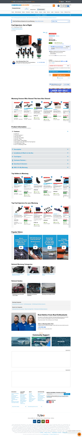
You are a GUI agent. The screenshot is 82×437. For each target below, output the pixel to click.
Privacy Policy (47, 432)
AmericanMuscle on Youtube (50, 402)
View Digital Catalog (14, 402)
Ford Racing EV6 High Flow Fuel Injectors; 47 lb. (18, 217)
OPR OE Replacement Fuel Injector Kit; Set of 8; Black (48, 217)
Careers (30, 397)
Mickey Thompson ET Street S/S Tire (18, 186)
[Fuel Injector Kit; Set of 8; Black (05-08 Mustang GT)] (67, 210)
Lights (52, 12)
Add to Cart (62, 75)
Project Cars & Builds (15, 393)
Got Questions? (23, 397)
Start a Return (22, 395)
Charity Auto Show (32, 398)
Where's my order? (23, 394)
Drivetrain (28, 12)
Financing (13, 398)
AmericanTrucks (39, 418)
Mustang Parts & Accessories (17, 304)
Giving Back (31, 395)
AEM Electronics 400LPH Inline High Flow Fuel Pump (57, 187)
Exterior (40, 12)
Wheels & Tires (67, 12)
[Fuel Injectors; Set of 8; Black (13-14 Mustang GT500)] (18, 105)
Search (54, 5)
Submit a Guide (31, 396)
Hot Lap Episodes (14, 395)
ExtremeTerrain (47, 418)
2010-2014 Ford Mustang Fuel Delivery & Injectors (47, 17)
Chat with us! (22, 399)
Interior (48, 12)
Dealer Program (31, 399)
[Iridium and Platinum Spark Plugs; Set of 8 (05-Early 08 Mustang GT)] (57, 105)
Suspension (57, 12)
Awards (30, 394)
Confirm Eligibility (53, 53)
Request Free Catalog (15, 401)
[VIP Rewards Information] (66, 61)
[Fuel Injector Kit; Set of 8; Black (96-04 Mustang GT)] (28, 210)
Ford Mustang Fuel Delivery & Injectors (38, 304)
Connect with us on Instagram (53, 402)
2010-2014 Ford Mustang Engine (32, 17)
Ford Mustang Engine (27, 304)
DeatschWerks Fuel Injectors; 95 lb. (28, 112)
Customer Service (23, 398)
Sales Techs (31, 400)
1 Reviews (57, 35)
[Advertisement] (41, 359)
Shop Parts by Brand (14, 397)
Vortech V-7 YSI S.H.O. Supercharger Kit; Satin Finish (67, 112)
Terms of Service (53, 434)
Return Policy (22, 396)
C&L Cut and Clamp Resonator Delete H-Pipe (48, 187)
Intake (44, 12)
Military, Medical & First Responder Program (23, 401)
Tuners (62, 12)
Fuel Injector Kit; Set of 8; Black (28, 216)
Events (12, 394)
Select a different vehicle (53, 71)
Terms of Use (22, 403)
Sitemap (41, 432)
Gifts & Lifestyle (18, 12)
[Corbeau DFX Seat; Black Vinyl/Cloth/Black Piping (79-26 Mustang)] (38, 180)
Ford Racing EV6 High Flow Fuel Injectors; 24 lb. (57, 217)
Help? (69, 71)
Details (33, 1)
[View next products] (70, 112)
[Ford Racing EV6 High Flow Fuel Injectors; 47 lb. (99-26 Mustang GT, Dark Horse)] (18, 210)
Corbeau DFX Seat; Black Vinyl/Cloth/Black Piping (38, 186)
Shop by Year (13, 396)
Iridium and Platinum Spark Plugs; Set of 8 (57, 112)
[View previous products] (12, 112)
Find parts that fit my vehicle (17, 28)
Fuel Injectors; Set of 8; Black (18, 112)
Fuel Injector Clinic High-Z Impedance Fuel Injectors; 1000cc (38, 112)
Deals (13, 12)
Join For (66, 84)
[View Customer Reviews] (52, 36)
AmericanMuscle (31, 418)
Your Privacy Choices (56, 432)
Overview (30, 393)
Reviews (30, 401)
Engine (32, 12)
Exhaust (36, 12)
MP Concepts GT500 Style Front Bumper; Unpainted (67, 187)
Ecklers (52, 418)
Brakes (23, 12)
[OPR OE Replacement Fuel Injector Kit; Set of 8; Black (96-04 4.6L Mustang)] (48, 210)
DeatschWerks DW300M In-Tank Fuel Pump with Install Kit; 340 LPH (48, 112)
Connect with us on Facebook (48, 402)
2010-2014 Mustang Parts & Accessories (18, 17)
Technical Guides (14, 399)
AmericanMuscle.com (20, 5)
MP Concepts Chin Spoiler (28, 187)
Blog (12, 400)
